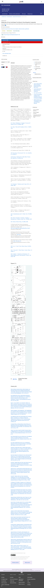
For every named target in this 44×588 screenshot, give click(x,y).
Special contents (22, 582)
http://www (19, 234)
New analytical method (37, 92)
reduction (20, 28)
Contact (28, 582)
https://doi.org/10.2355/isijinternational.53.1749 (12, 34)
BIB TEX (4, 48)
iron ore (14, 28)
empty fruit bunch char (8, 28)
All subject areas (4, 579)
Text (4, 51)
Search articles (4, 582)
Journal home (4, 13)
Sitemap (28, 584)
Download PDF (6, 42)
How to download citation (7, 53)
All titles (2, 577)
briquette (16, 28)
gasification (27, 28)
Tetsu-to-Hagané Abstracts (36, 110)
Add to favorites (38, 62)
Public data (12, 581)
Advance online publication (14, 13)
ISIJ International (9, 16)
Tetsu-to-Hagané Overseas (36, 113)
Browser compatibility (31, 579)
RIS (4, 45)
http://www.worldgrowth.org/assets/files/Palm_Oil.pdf (20, 228)
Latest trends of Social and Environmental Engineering (37, 90)
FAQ (28, 581)
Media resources (22, 584)
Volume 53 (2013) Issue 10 (17, 16)
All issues (24, 13)
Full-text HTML (5, 40)
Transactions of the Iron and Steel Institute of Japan (37, 116)
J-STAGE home (3, 16)
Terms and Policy (13, 582)
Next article (27, 562)
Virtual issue (30, 13)
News (20, 577)
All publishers (3, 581)
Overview (11, 577)
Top (22, 572)
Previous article (15, 562)
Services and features (14, 579)
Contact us (5, 55)
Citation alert (37, 66)
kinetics (23, 28)
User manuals (29, 577)
